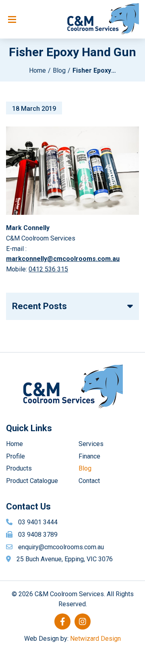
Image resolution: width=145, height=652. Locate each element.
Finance (89, 456)
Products (19, 468)
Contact (89, 481)
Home (37, 70)
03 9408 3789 (38, 534)
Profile (15, 456)
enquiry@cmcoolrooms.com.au (61, 547)
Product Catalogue (32, 481)
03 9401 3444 (38, 522)
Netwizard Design (95, 638)
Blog (59, 70)
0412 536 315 (48, 269)
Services (91, 444)
